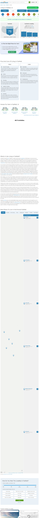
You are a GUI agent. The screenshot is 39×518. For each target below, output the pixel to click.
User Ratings (36, 212)
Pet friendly (31, 495)
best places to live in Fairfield (27, 173)
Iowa (32, 25)
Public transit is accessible (19, 491)
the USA (32, 26)
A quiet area (19, 497)
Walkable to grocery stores (31, 491)
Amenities (7, 212)
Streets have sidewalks (8, 497)
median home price (17, 202)
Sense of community (31, 497)
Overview (4, 10)
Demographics (22, 10)
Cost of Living (12, 212)
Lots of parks (19, 493)
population (22, 158)
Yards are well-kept (8, 493)
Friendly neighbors (7, 495)
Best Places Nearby (33, 10)
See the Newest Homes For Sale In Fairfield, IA (31, 115)
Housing (26, 212)
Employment (22, 212)
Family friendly (8, 491)
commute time (2, 162)
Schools (31, 212)
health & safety (6, 173)
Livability (32, 2)
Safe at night (19, 495)
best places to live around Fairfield (7, 474)
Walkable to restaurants (31, 493)
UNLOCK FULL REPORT (33, 7)
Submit (19, 500)
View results (19, 502)
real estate (4, 200)
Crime (17, 212)
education (10, 173)
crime (2, 173)
